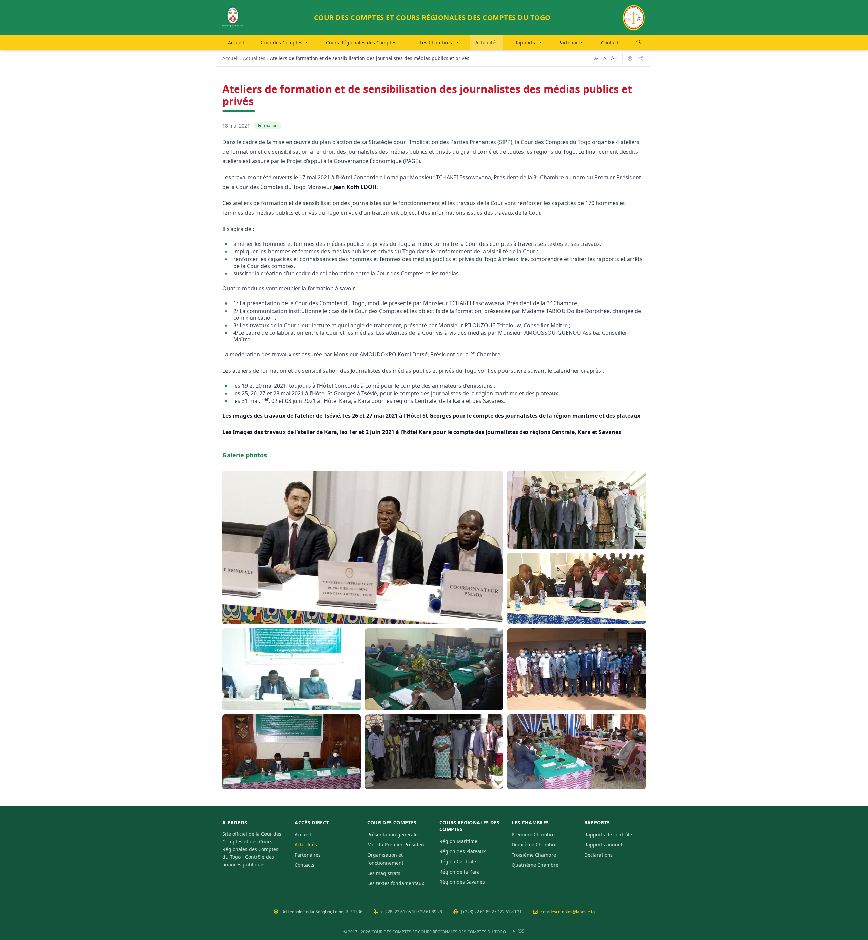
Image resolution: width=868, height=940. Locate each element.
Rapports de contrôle (608, 834)
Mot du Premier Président (396, 844)
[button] (362, 547)
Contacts (611, 42)
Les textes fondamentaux (395, 883)
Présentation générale (392, 834)
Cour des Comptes (281, 42)
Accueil (236, 42)
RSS (521, 931)
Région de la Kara (459, 871)
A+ (614, 58)
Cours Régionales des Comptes (361, 42)
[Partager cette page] (641, 58)
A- (596, 58)
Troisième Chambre (534, 854)
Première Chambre (533, 834)
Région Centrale (457, 861)
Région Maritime (458, 841)
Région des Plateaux (462, 851)
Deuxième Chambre (534, 844)
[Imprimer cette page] (630, 58)
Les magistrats (383, 873)
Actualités (486, 42)
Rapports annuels (604, 844)
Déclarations (598, 854)
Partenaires (571, 42)
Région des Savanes (462, 882)
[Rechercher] (639, 42)
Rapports (524, 42)
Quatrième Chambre (535, 865)
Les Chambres (436, 42)
